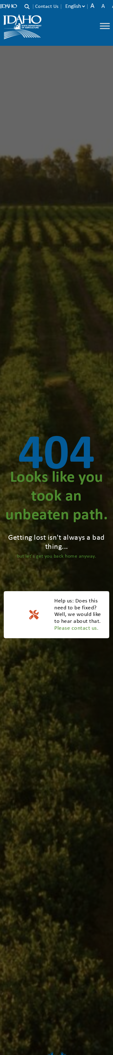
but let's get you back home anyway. (56, 556)
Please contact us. (76, 628)
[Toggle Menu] (105, 26)
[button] (28, 7)
